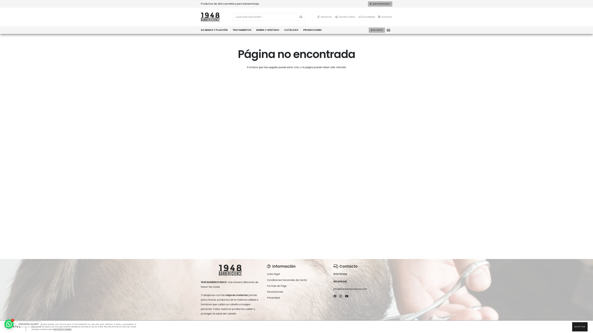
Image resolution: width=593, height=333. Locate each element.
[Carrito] (388, 30)
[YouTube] (346, 296)
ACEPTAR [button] (579, 327)
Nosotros (326, 17)
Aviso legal (273, 274)
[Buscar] (301, 17)
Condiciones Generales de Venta (287, 280)
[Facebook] (334, 296)
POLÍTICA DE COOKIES (62, 329)
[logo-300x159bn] (210, 17)
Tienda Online (346, 17)
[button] (229, 30)
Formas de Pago (277, 286)
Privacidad (273, 298)
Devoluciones (275, 292)
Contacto (386, 17)
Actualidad (368, 17)
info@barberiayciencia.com (350, 289)
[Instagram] (340, 296)
